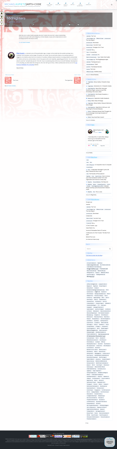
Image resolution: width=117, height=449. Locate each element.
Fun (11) (88, 392)
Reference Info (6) (105, 272)
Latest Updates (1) (90, 309)
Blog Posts (93, 195)
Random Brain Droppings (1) (92, 357)
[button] (19, 68)
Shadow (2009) (94, 71)
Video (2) (95, 351)
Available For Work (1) (103, 284)
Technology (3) (89, 324)
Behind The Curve (90, 237)
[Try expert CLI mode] (50, 436)
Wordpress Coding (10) (103, 372)
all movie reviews (25, 42)
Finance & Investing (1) (99, 295)
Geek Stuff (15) (97, 297)
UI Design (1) (98, 326)
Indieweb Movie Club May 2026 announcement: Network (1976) (98, 187)
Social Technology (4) (91, 274)
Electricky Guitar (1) (102, 349)
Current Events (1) (90, 347)
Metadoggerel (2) (98, 353)
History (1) (96, 299)
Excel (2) (96, 413)
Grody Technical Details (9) (93, 409)
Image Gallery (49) (92, 268)
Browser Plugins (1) (102, 286)
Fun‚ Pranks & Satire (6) (105, 264)
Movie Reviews (94, 74)
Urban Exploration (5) (91, 368)
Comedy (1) (96, 288)
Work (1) (93, 365)
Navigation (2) (97, 314)
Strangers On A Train (95, 47)
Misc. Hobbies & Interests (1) (103, 313)
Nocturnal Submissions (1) (104, 413)
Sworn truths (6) (104, 322)
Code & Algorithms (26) (93, 265)
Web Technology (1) (102, 357)
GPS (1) (103, 297)
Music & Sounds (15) (91, 270)
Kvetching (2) (103, 305)
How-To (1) (105, 301)
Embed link (73, 25)
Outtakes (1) (106, 384)
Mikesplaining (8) (90, 332)
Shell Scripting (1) (90, 366)
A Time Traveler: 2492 (91, 225)
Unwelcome (89, 216)
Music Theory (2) (90, 355)
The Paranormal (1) (100, 388)
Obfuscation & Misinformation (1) (93, 417)
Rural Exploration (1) (96, 378)
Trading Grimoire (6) (100, 274)
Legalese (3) (89, 370)
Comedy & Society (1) (106, 359)
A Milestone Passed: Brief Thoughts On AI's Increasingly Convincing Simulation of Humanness (98, 113)
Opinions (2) (101, 380)
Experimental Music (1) (91, 388)
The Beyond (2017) (93, 62)
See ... (90, 139)
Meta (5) (103, 341)
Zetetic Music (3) (90, 380)
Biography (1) (89, 286)
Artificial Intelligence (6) (92, 284)
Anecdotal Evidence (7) (101, 332)
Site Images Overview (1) (100, 411)
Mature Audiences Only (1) (105, 311)
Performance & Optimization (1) (93, 386)
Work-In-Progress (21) (92, 330)
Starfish (88, 204)
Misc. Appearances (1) (91, 345)
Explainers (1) (103, 291)
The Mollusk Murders (94, 67)
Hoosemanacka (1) (102, 299)
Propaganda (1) (97, 390)
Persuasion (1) (101, 397)
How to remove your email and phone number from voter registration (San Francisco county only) (98, 177)
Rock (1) (97, 338)
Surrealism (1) (97, 322)
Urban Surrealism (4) (106, 378)
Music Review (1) (107, 343)
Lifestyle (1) (89, 378)
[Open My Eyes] (1, 23)
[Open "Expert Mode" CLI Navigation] (1, 16)
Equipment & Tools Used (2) (101, 401)
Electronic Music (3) (90, 361)
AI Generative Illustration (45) (96, 336)
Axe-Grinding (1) (90, 390)
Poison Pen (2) (106, 316)
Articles (93, 120)
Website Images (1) (104, 328)
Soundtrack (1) (102, 399)
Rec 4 (90, 50)
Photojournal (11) (90, 272)
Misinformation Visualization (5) (102, 355)
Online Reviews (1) (104, 314)
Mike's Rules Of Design (95, 101)
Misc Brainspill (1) (90, 353)
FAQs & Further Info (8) (100, 366)
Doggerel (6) (97, 291)
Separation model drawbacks (98, 98)
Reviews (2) (100, 376)
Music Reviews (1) (103, 340)
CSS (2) (107, 289)
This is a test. (94, 192)
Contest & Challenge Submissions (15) (95, 290)
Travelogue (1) (89, 384)
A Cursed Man (91, 52)
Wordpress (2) (106, 365)
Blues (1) (95, 380)
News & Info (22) (101, 270)
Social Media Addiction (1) (91, 376)
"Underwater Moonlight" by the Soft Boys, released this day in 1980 (97, 170)
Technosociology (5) (104, 405)
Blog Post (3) (100, 263)
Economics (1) (97, 347)
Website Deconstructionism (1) (92, 340)
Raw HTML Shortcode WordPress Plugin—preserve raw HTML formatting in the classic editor (96, 90)
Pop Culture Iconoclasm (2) (92, 397)
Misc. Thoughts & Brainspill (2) (92, 405)
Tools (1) (107, 324)
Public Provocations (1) (104, 415)
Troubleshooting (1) (90, 326)
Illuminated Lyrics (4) (102, 368)
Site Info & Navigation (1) (105, 318)
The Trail (91, 36)
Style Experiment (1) (104, 320)
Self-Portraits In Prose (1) (91, 382)
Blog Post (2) (95, 286)
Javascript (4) (98, 359)
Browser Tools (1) (90, 413)
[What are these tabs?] (1, 13)
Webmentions (82, 25)
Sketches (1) (102, 409)
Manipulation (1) (90, 393)
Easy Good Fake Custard (95, 117)
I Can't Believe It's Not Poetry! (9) (94, 266)
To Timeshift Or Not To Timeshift (98, 165)
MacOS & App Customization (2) (102, 363)
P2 (92, 54)
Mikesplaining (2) (101, 395)
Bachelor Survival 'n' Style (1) (92, 349)
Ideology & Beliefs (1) (95, 392)
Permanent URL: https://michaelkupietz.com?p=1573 (46, 25)
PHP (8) (88, 415)
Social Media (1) (90, 320)
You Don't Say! (93, 45)
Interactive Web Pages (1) (91, 305)
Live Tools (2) (89, 311)
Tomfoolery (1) (101, 324)
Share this (64, 25)
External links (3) (102, 351)
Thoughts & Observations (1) (92, 399)
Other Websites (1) (107, 345)
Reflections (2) (106, 376)
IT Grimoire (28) (104, 268)
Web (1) (98, 328)
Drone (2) (95, 384)
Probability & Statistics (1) (91, 418)
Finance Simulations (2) (105, 417)
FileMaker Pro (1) (90, 295)
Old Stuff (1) (98, 403)
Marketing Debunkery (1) (91, 343)
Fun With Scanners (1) (106, 390)
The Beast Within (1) (90, 411)
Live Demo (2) (107, 309)
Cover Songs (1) (99, 365)
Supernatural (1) (90, 322)
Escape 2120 (89, 202)
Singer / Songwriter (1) (97, 370)
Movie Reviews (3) (103, 386)
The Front (90, 69)
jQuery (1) (88, 365)
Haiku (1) (107, 297)
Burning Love (97, 182)
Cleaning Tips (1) (90, 288)
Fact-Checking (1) (90, 293)
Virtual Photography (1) (91, 328)
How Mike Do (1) (98, 301)
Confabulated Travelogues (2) (97, 374)
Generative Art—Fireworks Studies (99, 86)
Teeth (92, 64)
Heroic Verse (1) (90, 299)
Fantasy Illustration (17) (100, 293)
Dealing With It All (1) (101, 382)
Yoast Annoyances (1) (103, 330)
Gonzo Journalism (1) (91, 363)
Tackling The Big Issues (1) (92, 372)
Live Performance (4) (91, 401)
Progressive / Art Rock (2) (101, 407)
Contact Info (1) (99, 345)
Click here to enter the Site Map (94, 255)
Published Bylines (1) (91, 403)
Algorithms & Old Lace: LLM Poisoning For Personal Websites (98, 108)
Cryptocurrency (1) (106, 353)
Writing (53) (90, 276)
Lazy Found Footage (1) (99, 309)
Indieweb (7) (108, 303)
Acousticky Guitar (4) (98, 393)
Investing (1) (97, 341)
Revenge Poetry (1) (95, 318)
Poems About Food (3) (98, 316)
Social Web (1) (96, 320)
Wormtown (92, 42)
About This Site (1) (94, 415)
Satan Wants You (90, 228)
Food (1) (106, 295)
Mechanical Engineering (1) (92, 313)
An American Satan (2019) (92, 239)
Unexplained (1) (105, 326)
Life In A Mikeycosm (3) (91, 407)
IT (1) (98, 305)
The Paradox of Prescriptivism (95, 174)
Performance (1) (90, 316)
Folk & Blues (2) (90, 351)
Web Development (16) (103, 334)
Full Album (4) (89, 297)
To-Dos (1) (96, 324)
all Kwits (90, 153)
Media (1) (88, 374)
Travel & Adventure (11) (92, 334)
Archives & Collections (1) (91, 263)
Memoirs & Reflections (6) (101, 361)
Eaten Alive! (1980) (98, 57)
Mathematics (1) (96, 311)
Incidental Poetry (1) (90, 303)
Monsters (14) (90, 315)
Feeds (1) (108, 293)
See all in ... (98, 54)
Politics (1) (100, 384)
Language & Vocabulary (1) (98, 307)
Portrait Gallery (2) (90, 341)
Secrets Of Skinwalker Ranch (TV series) (96, 230)
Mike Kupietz (11, 25)
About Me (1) (100, 343)
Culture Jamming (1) (90, 338)
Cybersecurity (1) (90, 291)
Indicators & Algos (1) (100, 303)
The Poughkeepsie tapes (97, 59)
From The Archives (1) (105, 392)
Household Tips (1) (90, 301)
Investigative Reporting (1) (92, 395)
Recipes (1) (97, 272)
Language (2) (89, 307)
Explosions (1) (102, 338)
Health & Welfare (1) (90, 359)
